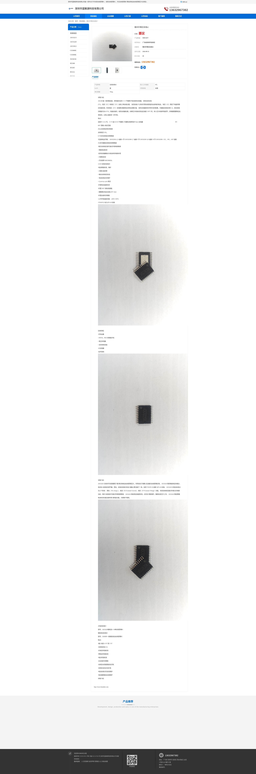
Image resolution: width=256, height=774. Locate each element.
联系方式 (178, 16)
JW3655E (73, 59)
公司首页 (76, 16)
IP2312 (72, 72)
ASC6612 (73, 46)
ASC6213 (73, 37)
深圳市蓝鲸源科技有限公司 (108, 756)
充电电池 (73, 33)
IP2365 (72, 68)
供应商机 (93, 16)
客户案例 (161, 16)
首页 (76, 21)
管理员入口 (98, 761)
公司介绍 (127, 16)
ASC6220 (73, 42)
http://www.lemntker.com (101, 687)
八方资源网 (84, 761)
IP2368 (72, 63)
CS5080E (73, 50)
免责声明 (91, 761)
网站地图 (105, 761)
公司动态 (144, 16)
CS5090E (73, 55)
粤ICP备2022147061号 (93, 756)
